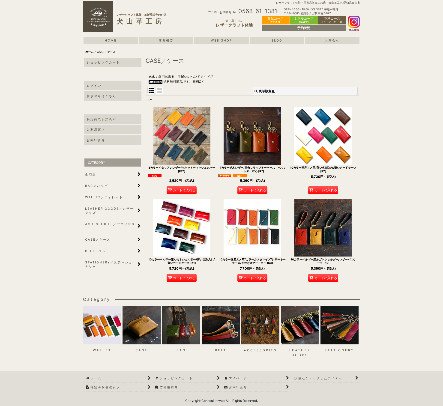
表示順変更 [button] (267, 91)
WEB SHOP (221, 40)
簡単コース (275, 20)
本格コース (332, 20)
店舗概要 (166, 40)
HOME (111, 40)
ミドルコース (304, 20)
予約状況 (303, 28)
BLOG (277, 40)
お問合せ (332, 40)
